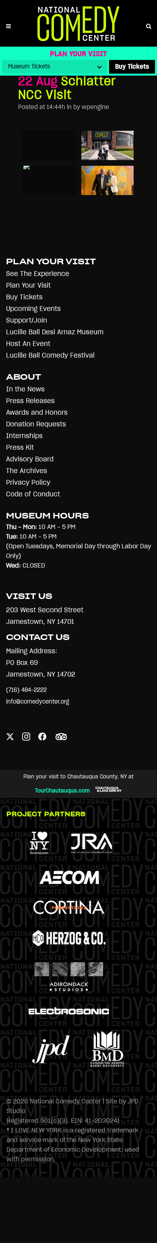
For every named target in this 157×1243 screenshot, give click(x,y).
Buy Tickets (24, 297)
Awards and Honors (37, 412)
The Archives (26, 470)
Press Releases (30, 400)
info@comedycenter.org (37, 702)
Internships (24, 435)
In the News (25, 389)
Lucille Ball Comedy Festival (50, 355)
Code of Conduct (33, 494)
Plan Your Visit (28, 285)
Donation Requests (36, 424)
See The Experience (37, 273)
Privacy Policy (28, 482)
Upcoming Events (33, 308)
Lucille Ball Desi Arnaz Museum (54, 332)
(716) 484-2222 (26, 690)
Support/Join (26, 320)
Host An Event (28, 343)
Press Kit (20, 447)
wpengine (95, 107)
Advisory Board (30, 459)
